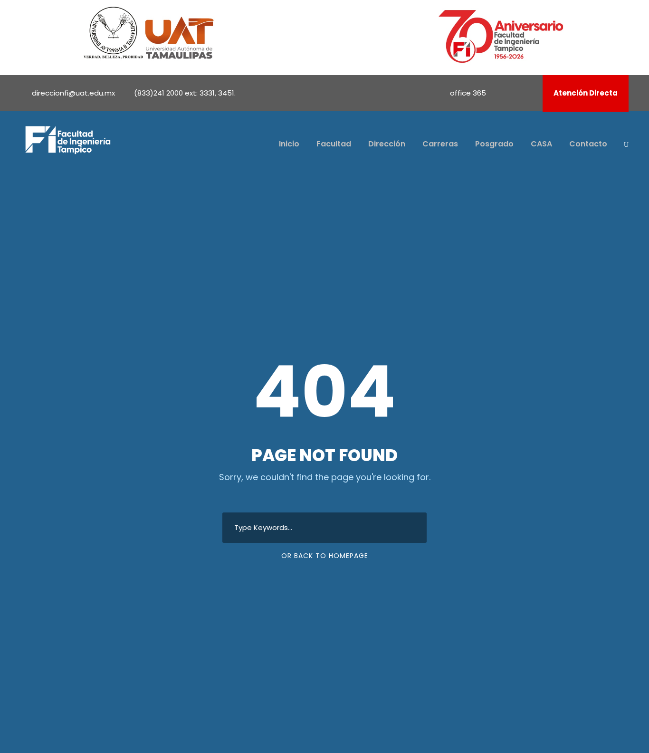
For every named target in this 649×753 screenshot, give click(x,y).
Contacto (588, 143)
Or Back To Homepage (324, 555)
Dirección (386, 143)
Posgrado (494, 143)
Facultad (333, 143)
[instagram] (529, 93)
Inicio (289, 143)
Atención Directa (586, 93)
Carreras (440, 143)
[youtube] (516, 93)
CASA (541, 143)
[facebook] (503, 93)
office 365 (468, 93)
